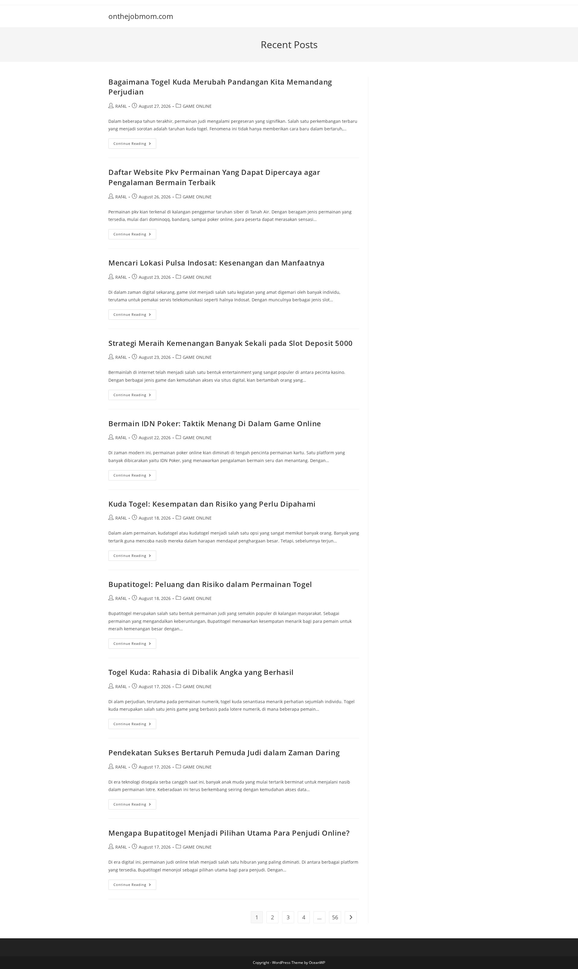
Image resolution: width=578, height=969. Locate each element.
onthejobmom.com (140, 16)
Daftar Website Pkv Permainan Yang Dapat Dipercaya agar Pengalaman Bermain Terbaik (214, 177)
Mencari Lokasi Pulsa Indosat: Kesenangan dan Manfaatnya (216, 263)
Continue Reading (134, 145)
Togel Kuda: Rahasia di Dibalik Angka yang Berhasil (201, 672)
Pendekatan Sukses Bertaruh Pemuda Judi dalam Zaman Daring (224, 752)
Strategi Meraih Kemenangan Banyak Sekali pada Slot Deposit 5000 (230, 343)
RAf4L (121, 106)
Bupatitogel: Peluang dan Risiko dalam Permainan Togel (210, 584)
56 (335, 917)
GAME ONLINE (197, 106)
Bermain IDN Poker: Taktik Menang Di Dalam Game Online (214, 423)
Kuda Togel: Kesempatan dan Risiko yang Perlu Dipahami (212, 504)
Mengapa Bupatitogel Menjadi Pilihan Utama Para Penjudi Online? (229, 833)
